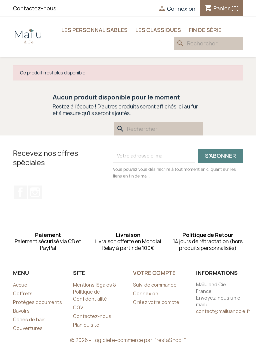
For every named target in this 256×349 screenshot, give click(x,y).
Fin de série (205, 30)
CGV (78, 307)
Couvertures (28, 328)
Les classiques (158, 30)
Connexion (145, 293)
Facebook (20, 192)
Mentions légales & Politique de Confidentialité (94, 292)
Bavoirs (21, 311)
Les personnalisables (94, 30)
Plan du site (86, 325)
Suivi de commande (155, 285)
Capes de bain (29, 319)
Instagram (35, 192)
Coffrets (23, 293)
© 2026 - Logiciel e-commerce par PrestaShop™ (128, 340)
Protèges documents (37, 302)
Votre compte (154, 273)
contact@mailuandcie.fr (223, 311)
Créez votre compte (156, 302)
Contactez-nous (34, 8)
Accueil (21, 285)
